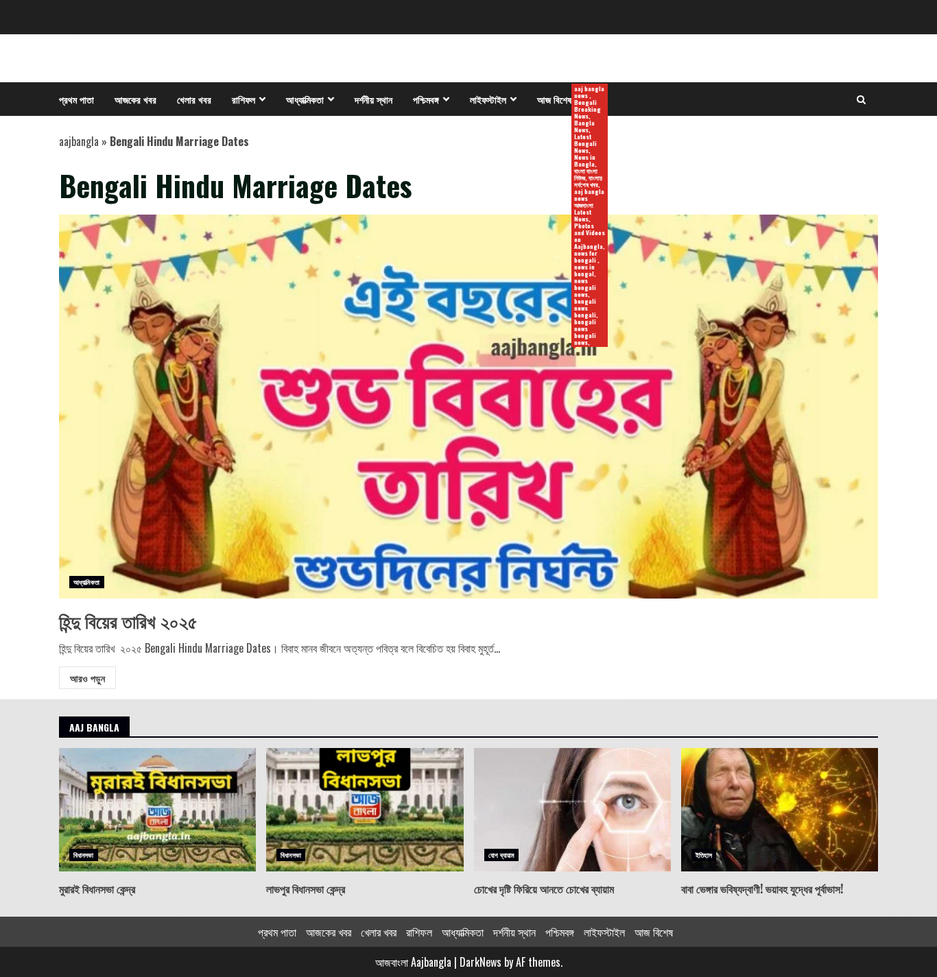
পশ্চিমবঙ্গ (426, 99)
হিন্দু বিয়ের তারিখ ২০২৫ (468, 407)
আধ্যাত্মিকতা (305, 99)
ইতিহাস (704, 854)
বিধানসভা (83, 854)
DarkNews (480, 962)
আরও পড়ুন (87, 678)
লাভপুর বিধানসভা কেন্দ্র (364, 809)
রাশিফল (243, 99)
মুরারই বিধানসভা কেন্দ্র (157, 809)
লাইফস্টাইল (488, 99)
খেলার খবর (194, 99)
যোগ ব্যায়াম (501, 854)
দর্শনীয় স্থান (373, 99)
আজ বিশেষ (559, 100)
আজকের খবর (135, 99)
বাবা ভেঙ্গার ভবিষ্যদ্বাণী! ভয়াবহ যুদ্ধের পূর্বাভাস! (779, 809)
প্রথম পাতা (76, 99)
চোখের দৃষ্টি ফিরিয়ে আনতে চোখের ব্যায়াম (572, 809)
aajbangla (79, 141)
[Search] (861, 99)
